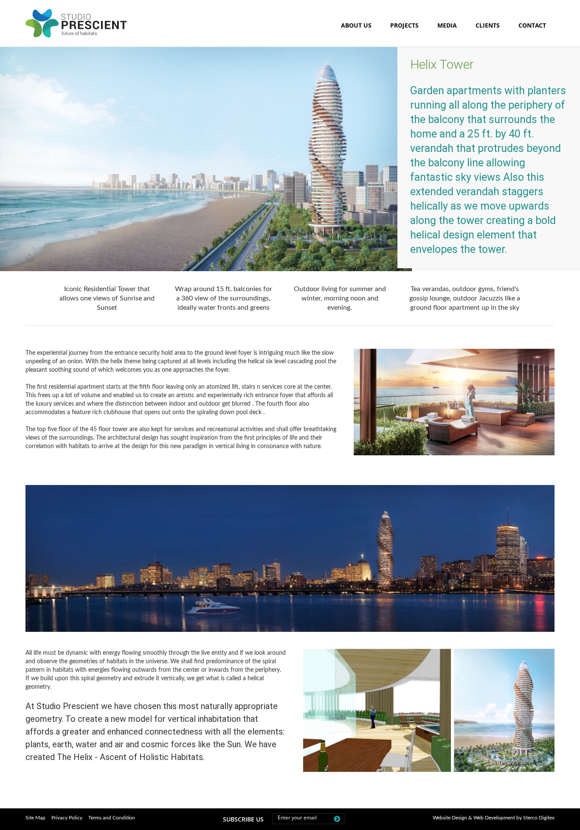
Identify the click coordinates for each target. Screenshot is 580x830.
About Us (356, 25)
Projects (404, 25)
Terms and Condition (111, 817)
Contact (532, 25)
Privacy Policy (66, 817)
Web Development (494, 817)
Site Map (35, 817)
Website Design (450, 817)
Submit (335, 820)
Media (447, 25)
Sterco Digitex (539, 817)
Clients (488, 25)
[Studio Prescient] (78, 36)
